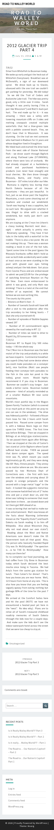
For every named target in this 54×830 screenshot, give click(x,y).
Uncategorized (16, 643)
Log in (11, 788)
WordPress (41, 823)
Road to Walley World (18, 4)
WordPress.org (15, 806)
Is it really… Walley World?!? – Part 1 (27, 742)
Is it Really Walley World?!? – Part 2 (26, 736)
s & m (38, 56)
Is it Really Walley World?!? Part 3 (25, 730)
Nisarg (31, 826)
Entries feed (14, 794)
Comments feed (16, 800)
